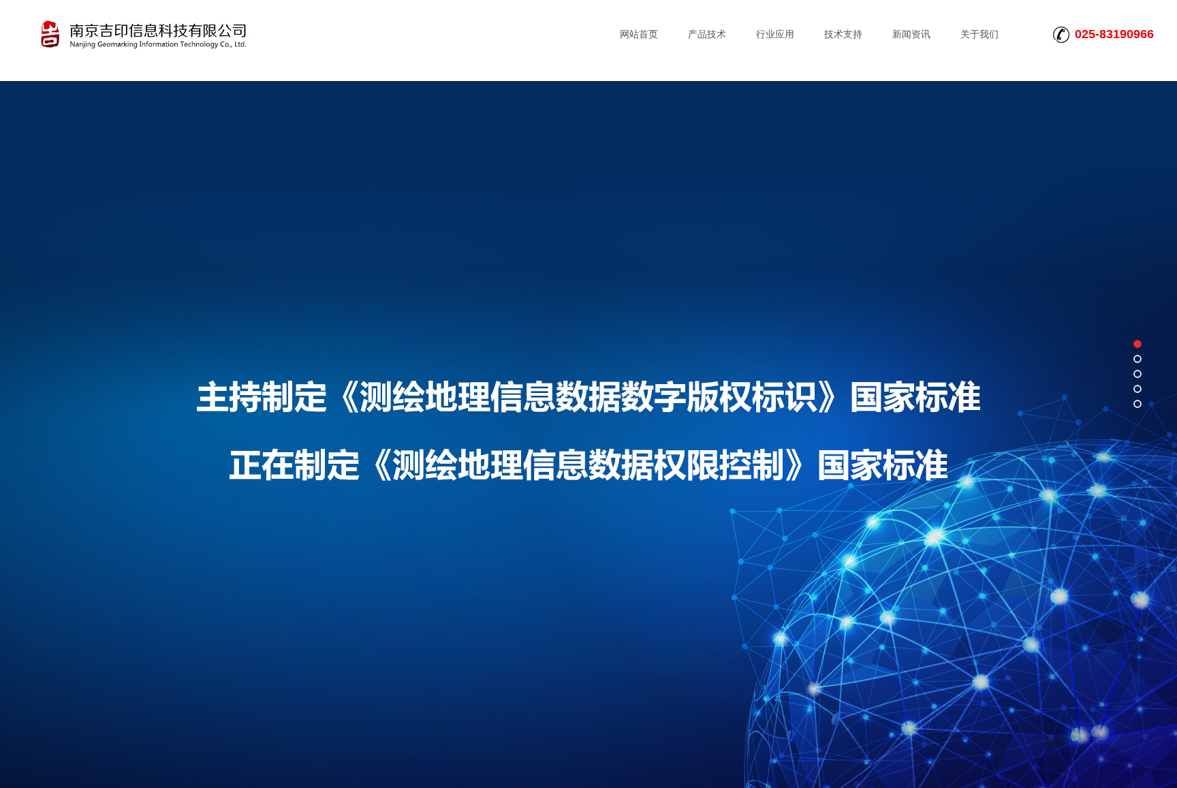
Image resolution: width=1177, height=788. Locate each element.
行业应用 (775, 34)
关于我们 (979, 34)
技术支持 (843, 34)
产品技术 (707, 34)
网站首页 (639, 34)
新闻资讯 (911, 34)
